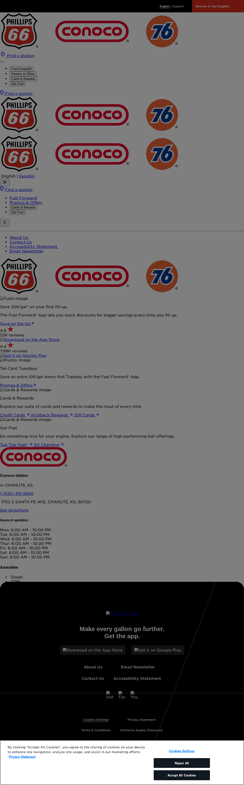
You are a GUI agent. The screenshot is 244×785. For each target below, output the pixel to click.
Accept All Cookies (182, 775)
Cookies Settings (181, 751)
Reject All (182, 763)
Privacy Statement (22, 756)
